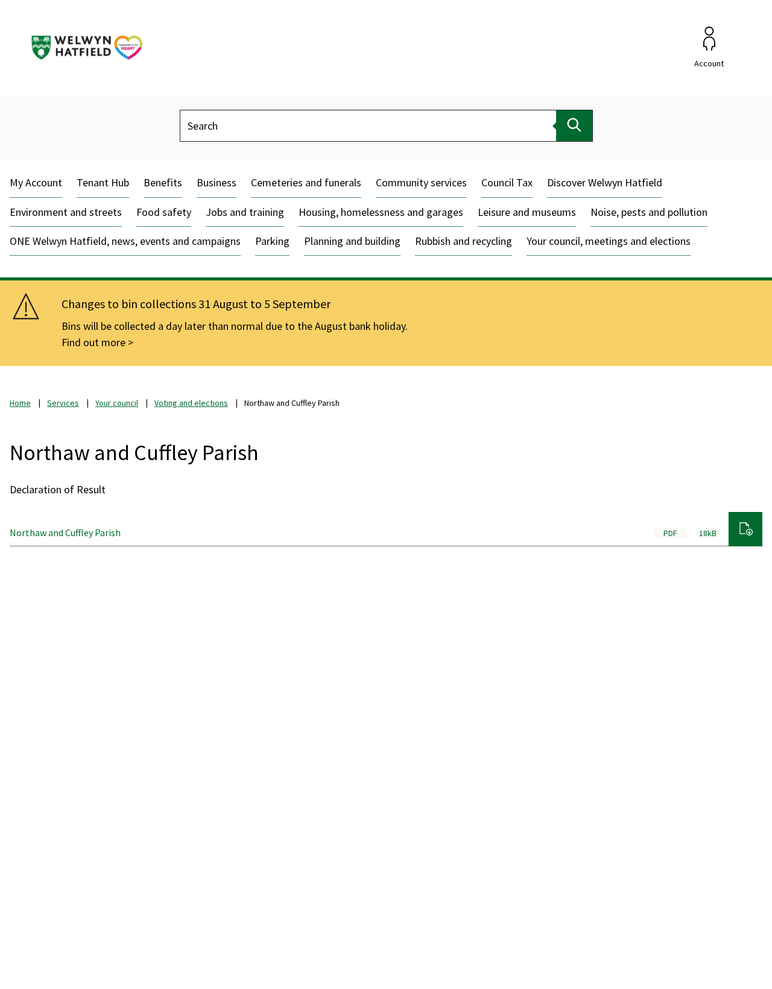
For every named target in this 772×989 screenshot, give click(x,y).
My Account (36, 182)
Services (63, 402)
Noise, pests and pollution (648, 212)
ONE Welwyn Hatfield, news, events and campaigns (125, 241)
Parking (272, 241)
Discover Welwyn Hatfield (604, 182)
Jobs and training (245, 212)
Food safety (163, 212)
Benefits (163, 182)
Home (20, 402)
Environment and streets (66, 212)
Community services (421, 182)
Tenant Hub (103, 182)
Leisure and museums (527, 212)
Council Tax (507, 182)
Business (216, 182)
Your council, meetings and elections (609, 241)
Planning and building (352, 241)
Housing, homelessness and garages (381, 212)
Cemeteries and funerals (306, 182)
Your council (116, 402)
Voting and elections (191, 402)
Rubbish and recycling (463, 241)
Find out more (93, 342)
